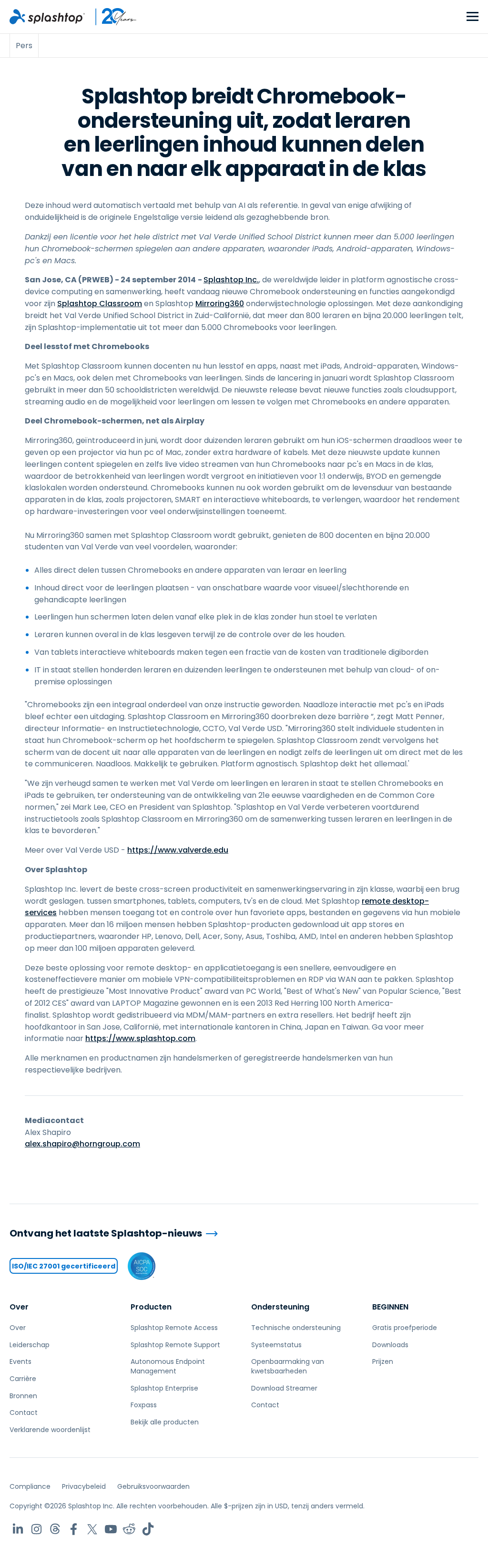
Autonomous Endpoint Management (168, 1366)
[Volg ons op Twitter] (92, 1529)
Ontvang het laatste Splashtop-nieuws (106, 1233)
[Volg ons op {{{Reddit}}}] (129, 1529)
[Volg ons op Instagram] (36, 1529)
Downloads (390, 1345)
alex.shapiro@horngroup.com (82, 1143)
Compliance (30, 1486)
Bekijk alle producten (165, 1422)
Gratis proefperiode (404, 1327)
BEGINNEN (390, 1306)
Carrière (23, 1378)
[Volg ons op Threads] (55, 1529)
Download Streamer (284, 1388)
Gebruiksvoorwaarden (153, 1486)
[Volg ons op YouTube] (110, 1529)
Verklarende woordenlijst (50, 1429)
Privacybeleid (84, 1486)
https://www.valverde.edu (177, 850)
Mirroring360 (219, 303)
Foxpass (144, 1405)
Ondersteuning (280, 1306)
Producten (151, 1306)
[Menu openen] (472, 17)
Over (19, 1306)
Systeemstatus (276, 1345)
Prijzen (382, 1361)
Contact (24, 1412)
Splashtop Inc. (231, 279)
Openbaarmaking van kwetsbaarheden (287, 1366)
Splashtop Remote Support (175, 1345)
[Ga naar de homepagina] (47, 17)
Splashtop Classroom (99, 303)
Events (20, 1361)
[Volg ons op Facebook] (73, 1529)
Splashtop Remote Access (174, 1327)
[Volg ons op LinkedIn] (18, 1529)
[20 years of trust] (111, 17)
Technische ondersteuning (296, 1327)
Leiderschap (30, 1345)
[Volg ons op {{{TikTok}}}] (148, 1529)
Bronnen (23, 1396)
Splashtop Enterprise (164, 1388)
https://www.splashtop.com (140, 1038)
